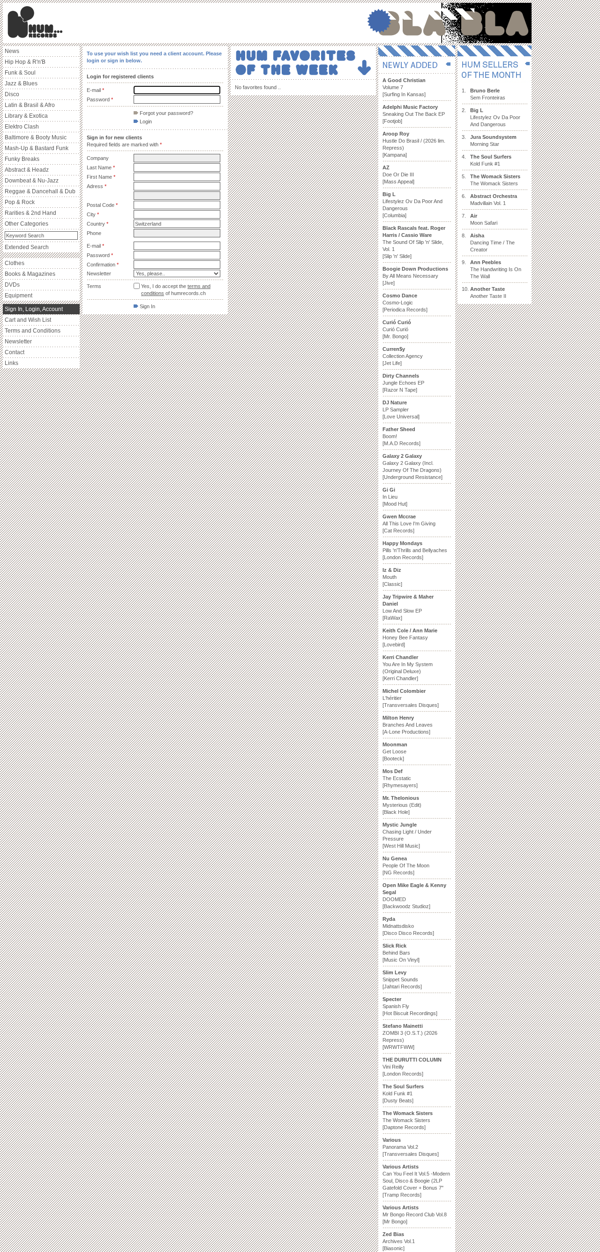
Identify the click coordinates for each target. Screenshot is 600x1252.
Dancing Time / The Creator (492, 242)
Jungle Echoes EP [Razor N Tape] (403, 383)
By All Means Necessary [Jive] (415, 276)
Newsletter (18, 341)
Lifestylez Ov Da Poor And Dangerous (495, 117)
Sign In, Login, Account (34, 309)
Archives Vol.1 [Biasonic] (398, 1241)
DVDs (12, 284)
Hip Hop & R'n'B (25, 62)
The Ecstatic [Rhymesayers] (400, 778)
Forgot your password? (165, 113)
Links (11, 363)
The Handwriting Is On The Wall (495, 269)
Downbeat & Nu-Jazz (32, 180)
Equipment (18, 295)
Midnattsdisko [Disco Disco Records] (408, 926)
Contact (14, 352)
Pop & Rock (20, 202)
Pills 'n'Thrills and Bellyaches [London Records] (414, 550)
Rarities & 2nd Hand (30, 213)
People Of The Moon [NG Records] (405, 865)
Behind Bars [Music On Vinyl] (401, 953)
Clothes (14, 263)
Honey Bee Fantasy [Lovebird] (409, 637)
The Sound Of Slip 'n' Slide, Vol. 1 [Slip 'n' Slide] (413, 242)
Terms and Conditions (32, 330)
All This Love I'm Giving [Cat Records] (408, 523)
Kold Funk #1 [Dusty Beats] (403, 1093)
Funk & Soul (20, 72)
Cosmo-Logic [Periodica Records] (405, 302)
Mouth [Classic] (392, 577)
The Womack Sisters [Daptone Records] (407, 1120)
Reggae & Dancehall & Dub (40, 191)
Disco (12, 94)
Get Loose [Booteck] (394, 751)
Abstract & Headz (27, 170)
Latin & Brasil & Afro (30, 105)
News (12, 51)
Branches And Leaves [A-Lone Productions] (407, 725)
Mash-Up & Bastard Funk (36, 148)
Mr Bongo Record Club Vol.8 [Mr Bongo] (414, 1214)
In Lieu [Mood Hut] (394, 497)
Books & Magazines (30, 274)
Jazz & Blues (21, 83)
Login (145, 121)
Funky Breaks (22, 159)
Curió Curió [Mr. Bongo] (396, 329)
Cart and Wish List (28, 320)
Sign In (146, 306)
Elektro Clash (22, 126)
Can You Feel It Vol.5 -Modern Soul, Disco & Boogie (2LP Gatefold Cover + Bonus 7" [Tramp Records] (416, 1181)
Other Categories (26, 223)
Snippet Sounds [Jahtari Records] (402, 979)
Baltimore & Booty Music (36, 137)
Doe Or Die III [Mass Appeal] (398, 174)
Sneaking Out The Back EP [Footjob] (413, 114)
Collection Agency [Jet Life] (402, 356)
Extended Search (27, 247)
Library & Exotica (26, 116)
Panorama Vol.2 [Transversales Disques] (410, 1147)
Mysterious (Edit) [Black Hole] (401, 805)
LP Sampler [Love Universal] (401, 409)
